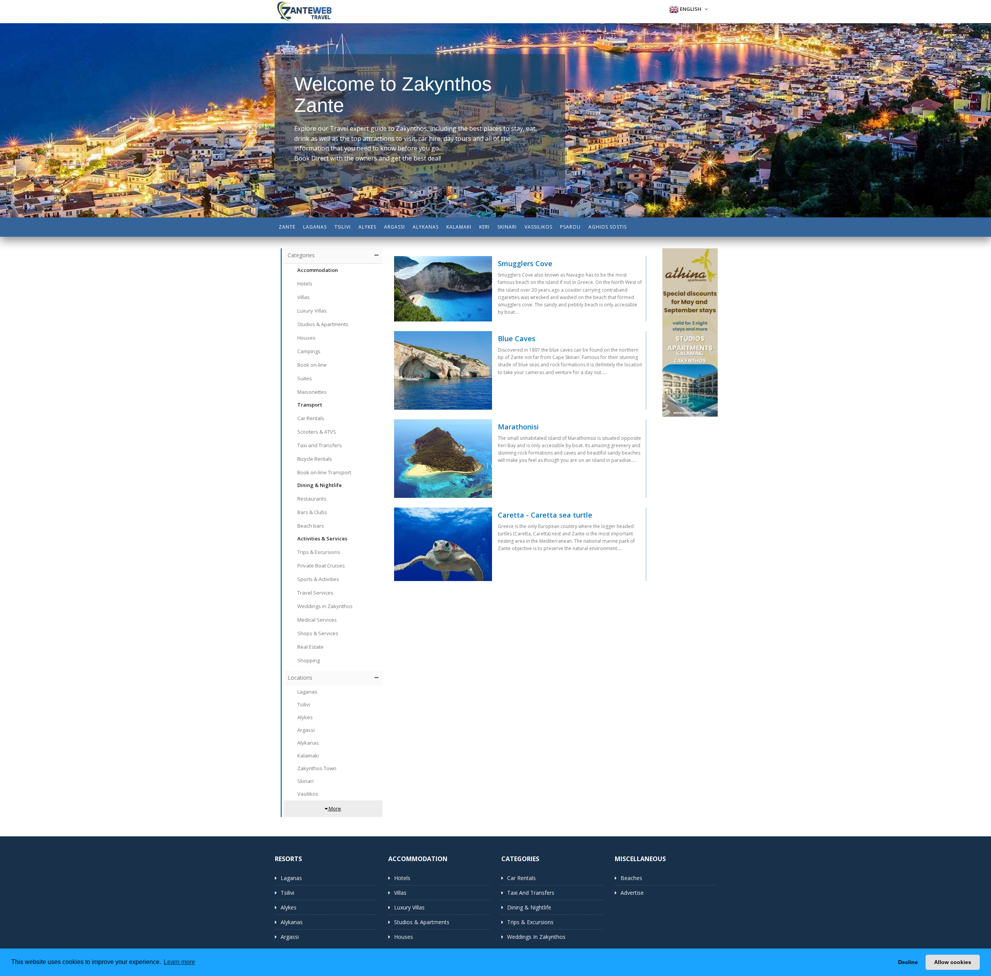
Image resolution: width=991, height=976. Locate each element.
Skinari (507, 227)
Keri (484, 227)
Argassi (394, 227)
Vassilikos (538, 227)
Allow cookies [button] (952, 962)
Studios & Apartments (421, 922)
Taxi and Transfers (530, 892)
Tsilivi (342, 227)
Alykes (367, 227)
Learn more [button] (179, 962)
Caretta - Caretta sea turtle (545, 515)
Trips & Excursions (530, 922)
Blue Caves (516, 339)
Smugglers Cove (525, 264)
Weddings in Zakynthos (536, 936)
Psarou (570, 227)
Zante (287, 227)
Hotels (402, 878)
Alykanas (426, 227)
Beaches (631, 878)
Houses (403, 936)
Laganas (315, 227)
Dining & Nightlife (529, 907)
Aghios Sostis (607, 227)
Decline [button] (908, 962)
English (691, 8)
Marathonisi (518, 427)
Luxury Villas (409, 907)
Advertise (632, 892)
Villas (400, 892)
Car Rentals (521, 878)
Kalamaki (458, 227)
